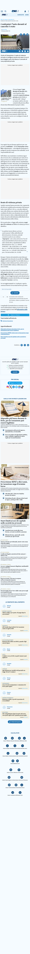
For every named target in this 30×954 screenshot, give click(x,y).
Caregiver (4, 668)
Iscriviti (15, 372)
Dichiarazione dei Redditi (7, 640)
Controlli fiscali (6, 564)
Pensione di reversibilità (7, 697)
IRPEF (5, 465)
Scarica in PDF (25, 51)
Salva (22, 51)
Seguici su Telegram (15, 315)
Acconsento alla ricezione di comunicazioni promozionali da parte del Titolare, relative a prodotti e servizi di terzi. (19, 299)
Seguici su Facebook (16, 383)
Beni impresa (5, 712)
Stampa (19, 51)
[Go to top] (27, 949)
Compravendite (5, 683)
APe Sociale (5, 625)
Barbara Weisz (25, 616)
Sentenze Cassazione (7, 321)
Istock (27, 48)
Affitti (3, 654)
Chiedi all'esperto (16, 721)
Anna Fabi (4, 29)
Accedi (27, 14)
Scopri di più (21, 14)
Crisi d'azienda (5, 552)
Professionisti (7, 504)
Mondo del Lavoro (8, 401)
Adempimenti (5, 540)
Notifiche (28, 51)
